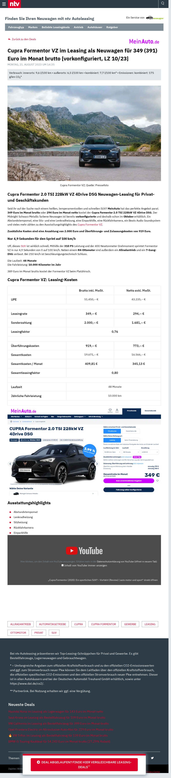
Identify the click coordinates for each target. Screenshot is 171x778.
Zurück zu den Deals (23, 39)
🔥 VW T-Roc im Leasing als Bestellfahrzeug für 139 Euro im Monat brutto (58, 735)
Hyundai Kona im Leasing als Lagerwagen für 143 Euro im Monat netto (55, 711)
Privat (38, 632)
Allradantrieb (20, 624)
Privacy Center (153, 772)
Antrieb (78, 27)
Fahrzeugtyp (16, 27)
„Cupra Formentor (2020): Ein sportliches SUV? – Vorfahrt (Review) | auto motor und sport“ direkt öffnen (103, 580)
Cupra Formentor (103, 624)
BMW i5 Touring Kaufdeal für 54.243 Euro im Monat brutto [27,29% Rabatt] (59, 741)
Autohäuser (95, 27)
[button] (14, 4)
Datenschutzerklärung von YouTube (127, 561)
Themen (13, 758)
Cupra (78, 624)
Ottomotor (18, 632)
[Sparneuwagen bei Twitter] (152, 758)
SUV (23, 246)
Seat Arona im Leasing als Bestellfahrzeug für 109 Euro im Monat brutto (56, 717)
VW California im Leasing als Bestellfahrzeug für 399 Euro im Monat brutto (58, 723)
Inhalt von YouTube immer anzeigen (85, 565)
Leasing (150, 624)
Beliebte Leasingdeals (56, 27)
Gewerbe (130, 624)
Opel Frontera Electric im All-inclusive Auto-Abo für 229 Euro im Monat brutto (60, 729)
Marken (33, 27)
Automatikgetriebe (52, 624)
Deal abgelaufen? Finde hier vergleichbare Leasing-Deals (86, 764)
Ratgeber (112, 27)
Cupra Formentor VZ (90, 224)
